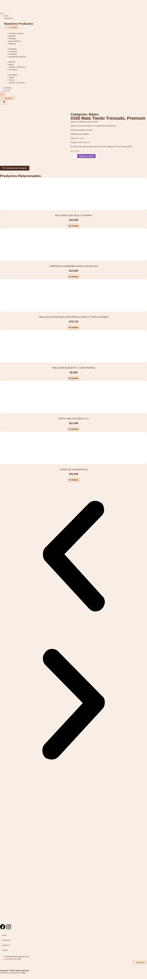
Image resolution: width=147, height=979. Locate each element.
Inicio (6, 16)
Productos (8, 18)
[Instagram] (8, 926)
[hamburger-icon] (2, 13)
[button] (73, 556)
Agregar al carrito (86, 156)
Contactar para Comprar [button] (16, 168)
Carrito (7, 90)
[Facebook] (2, 926)
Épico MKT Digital (19, 973)
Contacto (8, 88)
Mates (94, 114)
